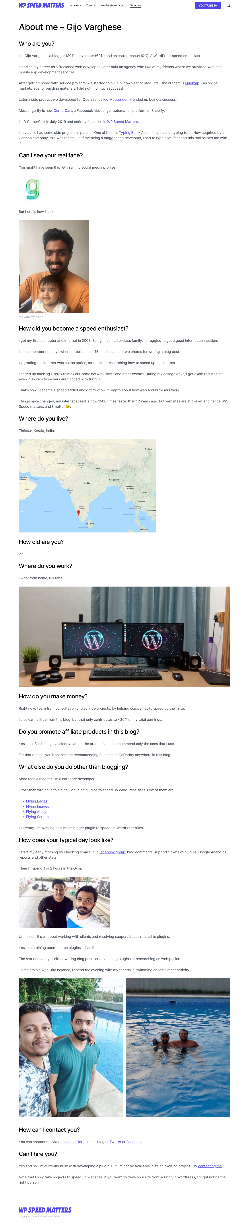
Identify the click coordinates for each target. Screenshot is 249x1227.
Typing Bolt (128, 132)
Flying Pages (36, 801)
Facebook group (112, 852)
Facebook (134, 1142)
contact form (74, 1142)
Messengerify (120, 99)
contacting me (210, 1166)
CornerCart (63, 110)
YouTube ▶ (208, 5)
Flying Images (37, 806)
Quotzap (192, 83)
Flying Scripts (37, 817)
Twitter (115, 1142)
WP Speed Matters (122, 121)
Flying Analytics (39, 811)
